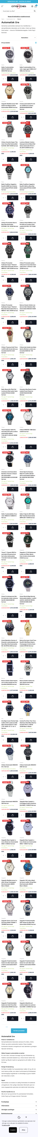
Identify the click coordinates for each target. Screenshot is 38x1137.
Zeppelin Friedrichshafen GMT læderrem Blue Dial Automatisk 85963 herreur (28, 922)
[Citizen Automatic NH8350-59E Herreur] (9, 788)
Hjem (2, 19)
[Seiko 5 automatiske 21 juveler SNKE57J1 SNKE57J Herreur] (9, 501)
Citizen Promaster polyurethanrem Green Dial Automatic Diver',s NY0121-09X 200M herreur (28, 265)
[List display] (36, 43)
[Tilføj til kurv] (12, 78)
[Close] (30, 1117)
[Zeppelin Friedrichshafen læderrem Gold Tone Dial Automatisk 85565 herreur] (9, 990)
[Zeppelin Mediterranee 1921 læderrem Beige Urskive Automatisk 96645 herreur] (9, 91)
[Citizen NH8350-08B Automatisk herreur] (28, 417)
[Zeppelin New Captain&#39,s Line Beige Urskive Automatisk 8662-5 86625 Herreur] (28, 788)
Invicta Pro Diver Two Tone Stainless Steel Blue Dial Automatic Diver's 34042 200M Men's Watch (28, 723)
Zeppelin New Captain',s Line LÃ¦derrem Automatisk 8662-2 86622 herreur (9, 841)
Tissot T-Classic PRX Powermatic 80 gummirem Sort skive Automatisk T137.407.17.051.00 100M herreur (9, 556)
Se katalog (2, 6)
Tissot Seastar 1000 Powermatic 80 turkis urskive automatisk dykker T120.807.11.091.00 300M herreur (9, 433)
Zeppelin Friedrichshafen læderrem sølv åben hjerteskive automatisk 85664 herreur (27, 963)
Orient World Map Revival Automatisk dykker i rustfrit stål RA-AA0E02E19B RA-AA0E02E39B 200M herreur (28, 600)
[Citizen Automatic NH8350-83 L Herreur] (9, 752)
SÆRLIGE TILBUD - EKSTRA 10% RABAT (19, 1)
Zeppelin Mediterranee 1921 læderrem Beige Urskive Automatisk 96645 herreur (9, 105)
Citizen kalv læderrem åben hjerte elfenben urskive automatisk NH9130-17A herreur (28, 349)
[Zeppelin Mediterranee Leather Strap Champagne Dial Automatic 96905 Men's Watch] (9, 867)
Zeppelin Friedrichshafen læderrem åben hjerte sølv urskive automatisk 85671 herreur (9, 963)
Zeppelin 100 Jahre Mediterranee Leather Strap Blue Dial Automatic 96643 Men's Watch (28, 883)
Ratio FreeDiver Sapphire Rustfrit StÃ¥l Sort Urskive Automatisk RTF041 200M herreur (9, 186)
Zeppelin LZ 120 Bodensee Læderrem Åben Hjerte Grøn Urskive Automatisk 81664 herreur (28, 555)
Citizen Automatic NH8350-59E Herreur (9, 802)
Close (19, 1102)
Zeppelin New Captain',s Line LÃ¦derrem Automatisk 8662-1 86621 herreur (28, 841)
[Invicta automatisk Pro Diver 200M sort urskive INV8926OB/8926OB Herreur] (28, 91)
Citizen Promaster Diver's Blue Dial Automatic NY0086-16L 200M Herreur (9, 224)
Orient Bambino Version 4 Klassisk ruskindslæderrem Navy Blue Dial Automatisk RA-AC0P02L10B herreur (9, 643)
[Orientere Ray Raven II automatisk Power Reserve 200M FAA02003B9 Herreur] (28, 376)
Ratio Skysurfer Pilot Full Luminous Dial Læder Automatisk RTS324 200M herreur (9, 392)
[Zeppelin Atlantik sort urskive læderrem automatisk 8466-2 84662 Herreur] (28, 990)
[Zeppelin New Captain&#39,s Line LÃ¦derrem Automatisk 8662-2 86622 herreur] (9, 827)
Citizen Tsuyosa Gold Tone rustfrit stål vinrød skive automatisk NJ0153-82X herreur (9, 349)
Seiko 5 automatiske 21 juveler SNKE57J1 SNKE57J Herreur (9, 515)
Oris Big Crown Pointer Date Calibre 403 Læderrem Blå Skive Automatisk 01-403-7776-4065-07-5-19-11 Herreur (9, 724)
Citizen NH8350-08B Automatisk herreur (28, 430)
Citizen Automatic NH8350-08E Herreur (28, 765)
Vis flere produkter (19, 1030)
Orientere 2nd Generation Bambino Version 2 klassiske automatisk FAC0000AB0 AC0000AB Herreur (9, 475)
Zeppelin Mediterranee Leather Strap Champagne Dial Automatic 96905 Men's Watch (9, 883)
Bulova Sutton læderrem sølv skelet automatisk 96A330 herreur (27, 682)
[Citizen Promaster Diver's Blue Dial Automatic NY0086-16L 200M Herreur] (9, 210)
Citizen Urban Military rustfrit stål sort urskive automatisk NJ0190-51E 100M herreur (28, 225)
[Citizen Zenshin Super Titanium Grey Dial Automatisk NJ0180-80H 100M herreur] (9, 129)
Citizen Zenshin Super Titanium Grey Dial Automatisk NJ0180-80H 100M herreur (9, 143)
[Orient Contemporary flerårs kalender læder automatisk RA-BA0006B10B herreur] (9, 583)
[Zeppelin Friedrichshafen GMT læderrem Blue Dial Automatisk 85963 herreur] (28, 908)
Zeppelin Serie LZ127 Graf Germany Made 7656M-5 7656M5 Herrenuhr (9, 922)
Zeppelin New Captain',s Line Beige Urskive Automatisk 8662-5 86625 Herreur (28, 803)
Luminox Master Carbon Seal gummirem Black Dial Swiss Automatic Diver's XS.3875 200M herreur (27, 144)
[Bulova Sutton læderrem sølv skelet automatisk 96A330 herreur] (28, 668)
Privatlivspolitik (6, 1125)
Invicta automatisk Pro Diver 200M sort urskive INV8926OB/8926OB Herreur (27, 106)
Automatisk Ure (11, 19)
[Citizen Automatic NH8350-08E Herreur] (28, 752)
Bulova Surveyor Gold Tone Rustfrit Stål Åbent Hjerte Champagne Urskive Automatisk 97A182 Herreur (28, 643)
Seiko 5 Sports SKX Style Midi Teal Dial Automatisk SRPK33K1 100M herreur (27, 515)
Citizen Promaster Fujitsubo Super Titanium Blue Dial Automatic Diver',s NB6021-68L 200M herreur (9, 307)
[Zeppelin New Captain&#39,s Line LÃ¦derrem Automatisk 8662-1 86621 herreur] (28, 827)
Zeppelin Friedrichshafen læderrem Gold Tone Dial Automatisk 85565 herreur (9, 1004)
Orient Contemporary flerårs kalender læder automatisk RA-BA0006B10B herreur (9, 599)
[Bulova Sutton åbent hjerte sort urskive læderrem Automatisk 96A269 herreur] (9, 668)
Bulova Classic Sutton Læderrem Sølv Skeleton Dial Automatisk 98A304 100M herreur (28, 307)
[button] (5, 77)
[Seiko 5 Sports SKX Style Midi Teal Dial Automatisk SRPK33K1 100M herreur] (28, 501)
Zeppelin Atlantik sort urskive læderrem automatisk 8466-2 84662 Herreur (28, 1004)
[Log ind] (32, 6)
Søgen (35, 11)
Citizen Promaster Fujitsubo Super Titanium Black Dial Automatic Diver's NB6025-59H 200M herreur (9, 265)
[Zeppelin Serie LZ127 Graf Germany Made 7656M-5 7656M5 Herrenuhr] (9, 908)
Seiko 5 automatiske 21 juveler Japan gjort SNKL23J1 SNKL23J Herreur (28, 69)
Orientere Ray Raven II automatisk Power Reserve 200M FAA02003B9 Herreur (28, 392)
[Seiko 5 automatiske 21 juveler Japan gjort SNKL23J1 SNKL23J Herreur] (28, 54)
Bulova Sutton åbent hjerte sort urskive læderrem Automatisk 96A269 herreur (9, 682)
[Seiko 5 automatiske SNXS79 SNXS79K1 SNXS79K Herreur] (9, 54)
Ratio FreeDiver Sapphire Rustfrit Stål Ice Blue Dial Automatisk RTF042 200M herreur (28, 186)
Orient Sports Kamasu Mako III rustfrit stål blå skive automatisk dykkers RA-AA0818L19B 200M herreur (27, 475)
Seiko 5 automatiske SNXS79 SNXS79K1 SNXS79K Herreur (7, 69)
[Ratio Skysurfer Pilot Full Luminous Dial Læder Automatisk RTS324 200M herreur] (9, 376)
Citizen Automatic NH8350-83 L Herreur (9, 765)
